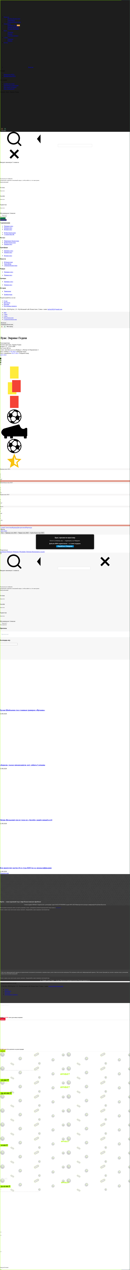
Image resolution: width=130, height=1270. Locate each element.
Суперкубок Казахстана (10, 319)
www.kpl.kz (58, 907)
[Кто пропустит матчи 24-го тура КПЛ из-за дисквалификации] (30, 864)
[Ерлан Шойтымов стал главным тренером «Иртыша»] (35, 706)
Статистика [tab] (8, 527)
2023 (1, 355)
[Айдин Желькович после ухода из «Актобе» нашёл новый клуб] (35, 816)
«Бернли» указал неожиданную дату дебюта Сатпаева (22, 765)
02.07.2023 (15, 353)
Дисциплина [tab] (21, 527)
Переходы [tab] (29, 527)
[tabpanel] (65, 531)
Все (2, 533)
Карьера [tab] (14, 527)
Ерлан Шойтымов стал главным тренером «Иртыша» (22, 710)
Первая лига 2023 (23, 533)
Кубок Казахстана (9, 317)
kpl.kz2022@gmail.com (55, 309)
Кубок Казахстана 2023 (37, 533)
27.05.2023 (12, 351)
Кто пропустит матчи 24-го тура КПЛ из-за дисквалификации (26, 868)
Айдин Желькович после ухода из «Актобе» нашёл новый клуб (26, 820)
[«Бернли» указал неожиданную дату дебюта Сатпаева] (35, 761)
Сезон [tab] (2, 527)
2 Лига (5, 316)
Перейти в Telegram (65, 546)
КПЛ (5, 312)
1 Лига (5, 314)
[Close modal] (1, 1235)
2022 (4, 355)
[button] (38, 552)
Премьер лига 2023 (10, 533)
